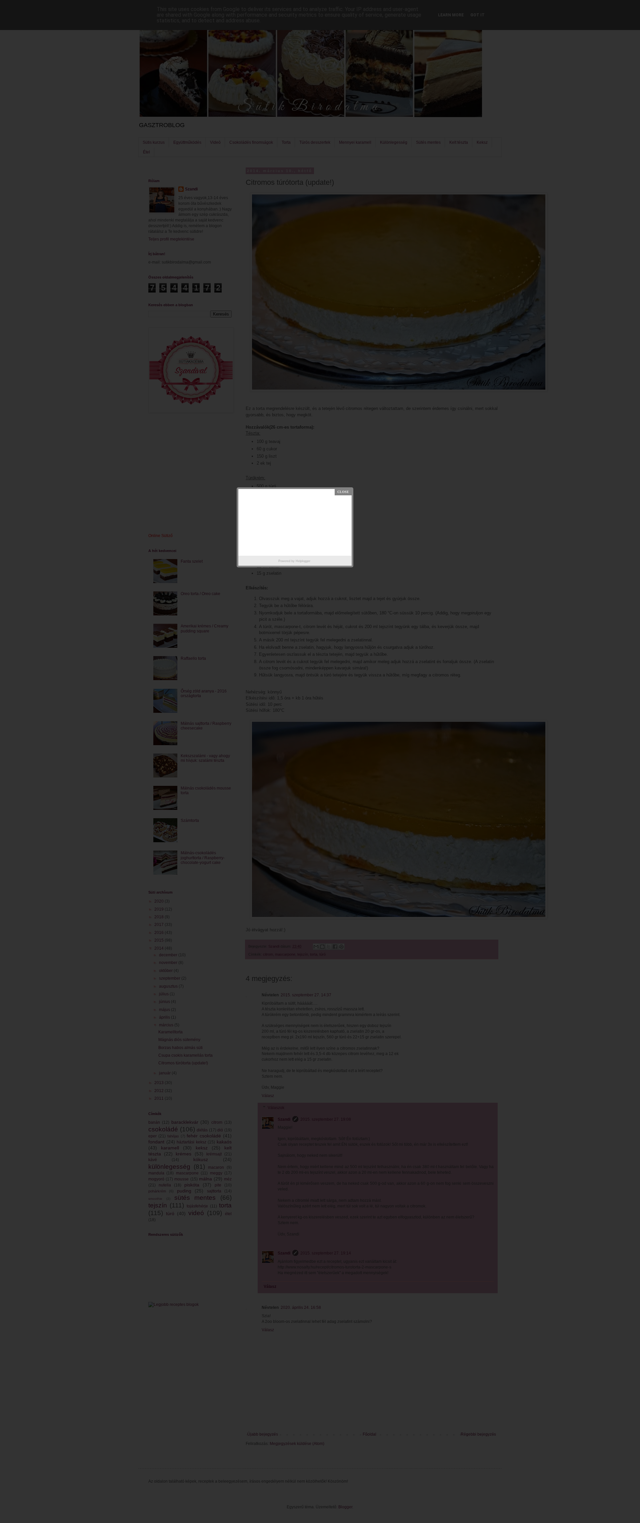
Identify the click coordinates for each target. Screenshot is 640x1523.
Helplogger (303, 561)
